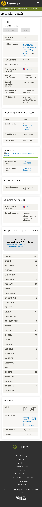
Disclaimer (22, 463)
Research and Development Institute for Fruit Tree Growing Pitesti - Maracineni (29, 48)
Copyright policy (22, 481)
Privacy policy (22, 485)
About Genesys (22, 456)
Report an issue (22, 467)
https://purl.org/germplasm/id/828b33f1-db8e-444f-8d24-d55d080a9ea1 (29, 421)
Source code (22, 470)
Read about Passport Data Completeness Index (17, 245)
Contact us (22, 459)
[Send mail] (5, 153)
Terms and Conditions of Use (22, 477)
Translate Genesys (22, 474)
